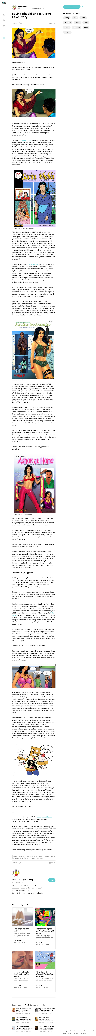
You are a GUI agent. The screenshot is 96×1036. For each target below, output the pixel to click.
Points (86, 1031)
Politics (83, 18)
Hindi (75, 18)
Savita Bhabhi (26, 140)
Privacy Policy (82, 1033)
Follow (52, 880)
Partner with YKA (78, 1031)
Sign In (84, 7)
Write (71, 7)
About (72, 1031)
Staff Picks (77, 27)
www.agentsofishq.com (44, 817)
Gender (67, 27)
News (86, 27)
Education (68, 22)
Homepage (66, 1031)
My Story (67, 32)
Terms (69, 1033)
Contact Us (75, 1033)
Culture (77, 22)
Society (67, 18)
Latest (86, 22)
